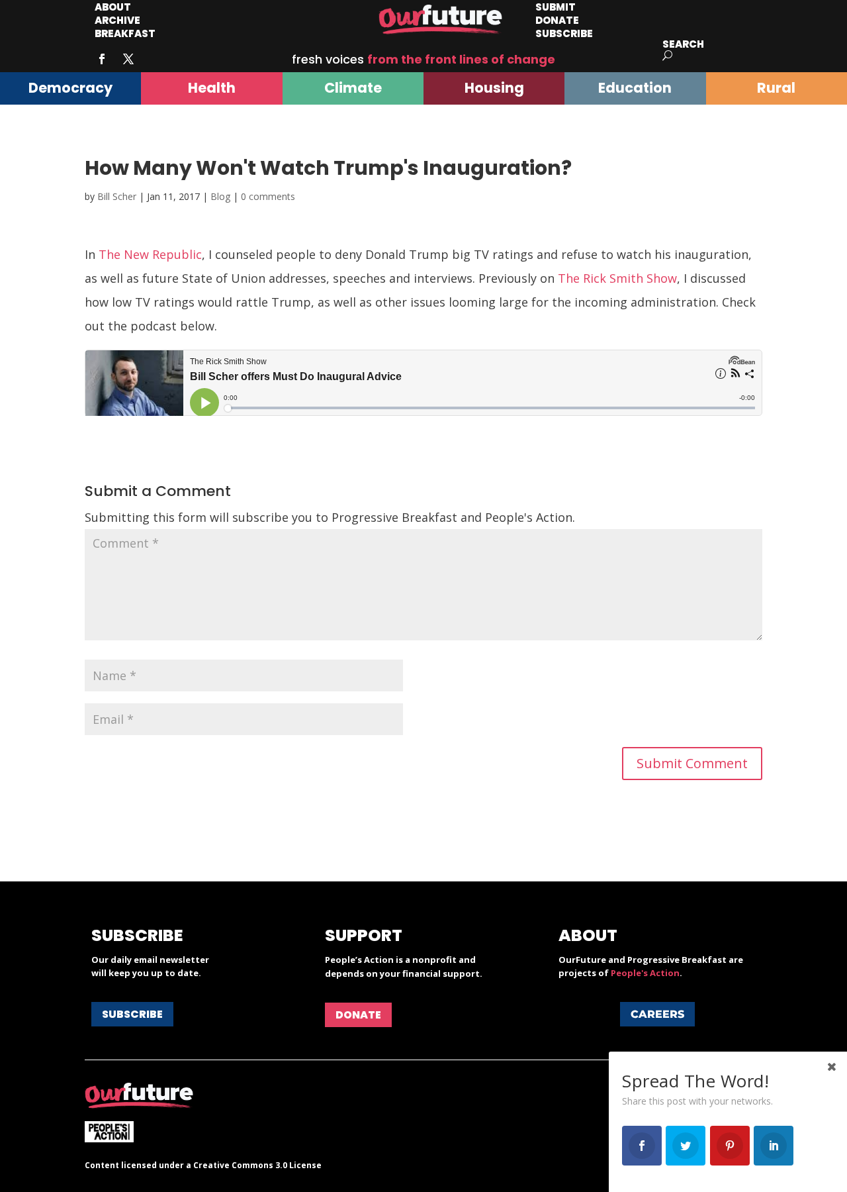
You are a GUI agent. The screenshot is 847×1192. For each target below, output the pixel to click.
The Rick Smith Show (617, 278)
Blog (220, 196)
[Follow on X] (128, 59)
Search (683, 44)
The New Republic (150, 254)
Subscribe (564, 33)
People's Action (645, 973)
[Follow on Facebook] (101, 59)
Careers (657, 1014)
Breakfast (125, 33)
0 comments (268, 196)
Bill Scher (116, 196)
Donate (358, 1014)
